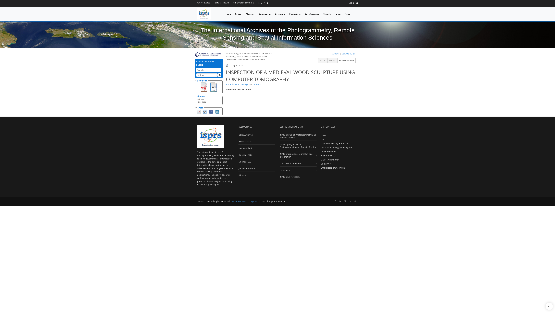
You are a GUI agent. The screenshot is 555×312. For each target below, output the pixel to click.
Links (338, 14)
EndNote (202, 102)
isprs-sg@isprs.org (336, 167)
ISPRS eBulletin (245, 148)
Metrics (332, 60)
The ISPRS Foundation (242, 3)
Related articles (346, 60)
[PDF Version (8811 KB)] (204, 87)
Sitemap (226, 3)
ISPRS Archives (245, 134)
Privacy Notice (239, 201)
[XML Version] (213, 87)
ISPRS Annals (244, 141)
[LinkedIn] (217, 111)
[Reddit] (205, 111)
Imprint (253, 201)
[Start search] (219, 75)
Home (216, 3)
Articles (336, 53)
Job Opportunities (247, 168)
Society (238, 14)
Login (351, 3)
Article (322, 60)
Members (250, 14)
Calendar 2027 (245, 161)
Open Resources (312, 14)
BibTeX (201, 99)
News (347, 14)
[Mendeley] (199, 111)
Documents (280, 14)
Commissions (265, 14)
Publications (294, 14)
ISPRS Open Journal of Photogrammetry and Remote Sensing (298, 146)
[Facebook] (211, 111)
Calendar (327, 14)
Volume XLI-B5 (349, 53)
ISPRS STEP (285, 170)
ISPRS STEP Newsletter (290, 176)
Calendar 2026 (245, 155)
